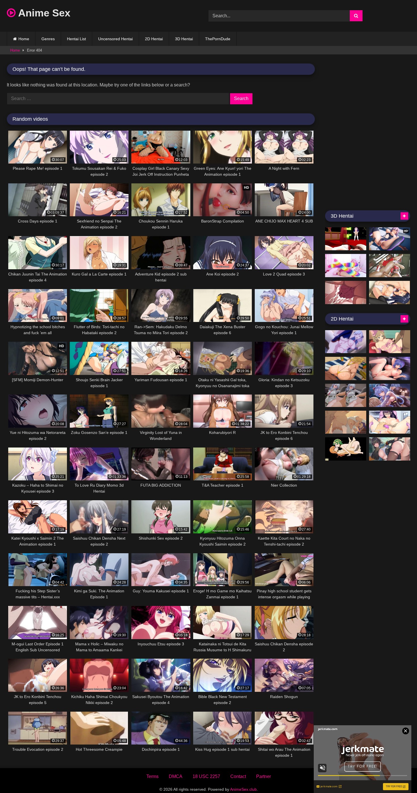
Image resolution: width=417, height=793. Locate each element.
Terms (152, 776)
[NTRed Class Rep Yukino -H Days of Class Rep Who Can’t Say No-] (389, 422)
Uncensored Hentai (115, 39)
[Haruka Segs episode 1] (389, 341)
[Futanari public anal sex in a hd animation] (389, 265)
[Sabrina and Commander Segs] (345, 341)
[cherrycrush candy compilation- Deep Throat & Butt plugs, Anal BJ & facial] (345, 265)
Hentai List (76, 39)
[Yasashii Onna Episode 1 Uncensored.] (345, 292)
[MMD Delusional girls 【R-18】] (345, 239)
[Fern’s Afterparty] (345, 422)
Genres (48, 39)
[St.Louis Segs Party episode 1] (389, 368)
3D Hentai (184, 39)
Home (23, 39)
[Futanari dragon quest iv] (345, 449)
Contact (238, 776)
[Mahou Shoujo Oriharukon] (389, 292)
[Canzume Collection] (389, 395)
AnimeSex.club (243, 789)
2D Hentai (154, 39)
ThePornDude (217, 39)
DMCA (175, 776)
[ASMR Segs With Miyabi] (389, 449)
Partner (263, 776)
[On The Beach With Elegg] (345, 368)
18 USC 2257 (206, 776)
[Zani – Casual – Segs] (345, 395)
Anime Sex (43, 13)
